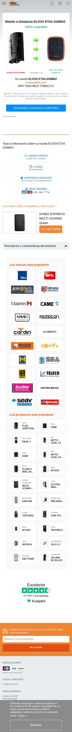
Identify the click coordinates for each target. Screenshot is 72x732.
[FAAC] (22, 318)
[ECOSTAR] (22, 388)
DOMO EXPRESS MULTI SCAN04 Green (52, 218)
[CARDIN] (22, 332)
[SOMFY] (50, 346)
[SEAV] (22, 402)
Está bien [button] (36, 725)
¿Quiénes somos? (10, 696)
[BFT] (50, 275)
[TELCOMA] (50, 289)
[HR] (22, 374)
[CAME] (50, 303)
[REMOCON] (50, 318)
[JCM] (22, 289)
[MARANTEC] (22, 303)
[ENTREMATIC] (50, 388)
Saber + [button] (22, 715)
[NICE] (22, 275)
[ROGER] (22, 346)
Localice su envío (10, 684)
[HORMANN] (22, 360)
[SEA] (50, 360)
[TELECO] (50, 374)
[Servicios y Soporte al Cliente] (60, 3)
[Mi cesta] (68, 3)
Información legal (10, 699)
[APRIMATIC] (50, 402)
